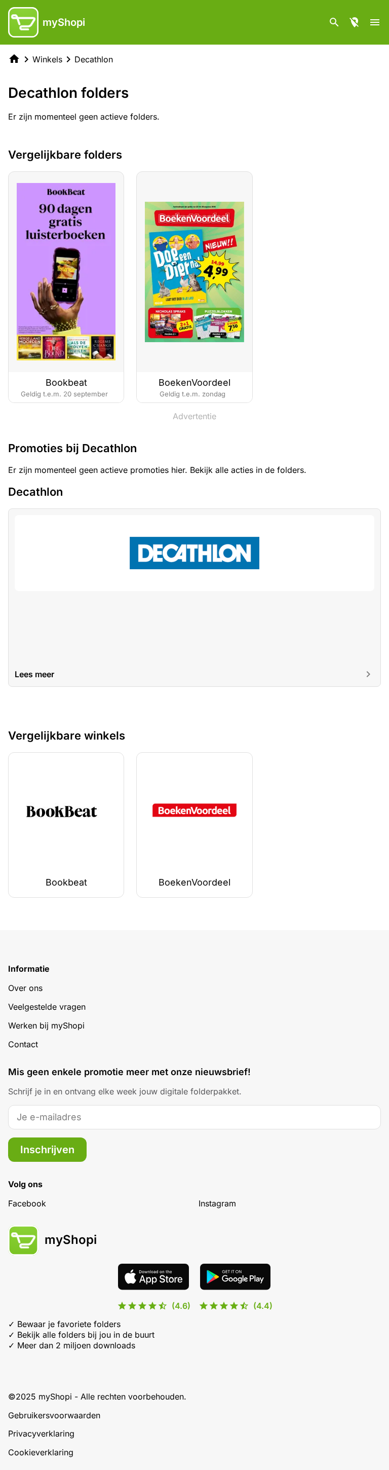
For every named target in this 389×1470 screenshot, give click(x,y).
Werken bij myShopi (46, 1025)
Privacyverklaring (41, 1433)
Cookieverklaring (40, 1452)
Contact (23, 1044)
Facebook (27, 1203)
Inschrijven (47, 1150)
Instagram (217, 1203)
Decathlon (93, 59)
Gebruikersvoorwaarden (54, 1415)
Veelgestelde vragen (47, 1007)
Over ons (25, 988)
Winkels (47, 59)
